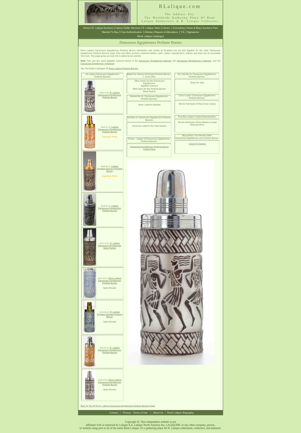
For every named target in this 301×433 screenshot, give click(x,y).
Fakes (118, 27)
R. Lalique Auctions (102, 27)
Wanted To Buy (110, 32)
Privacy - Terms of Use (135, 412)
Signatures (193, 32)
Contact (114, 412)
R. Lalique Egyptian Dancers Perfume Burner (109, 314)
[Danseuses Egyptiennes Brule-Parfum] (89, 265)
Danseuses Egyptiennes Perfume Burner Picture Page (149, 148)
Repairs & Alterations (166, 32)
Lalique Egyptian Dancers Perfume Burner (109, 168)
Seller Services (132, 27)
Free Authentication (131, 32)
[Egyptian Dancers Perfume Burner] (89, 190)
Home (86, 27)
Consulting (179, 27)
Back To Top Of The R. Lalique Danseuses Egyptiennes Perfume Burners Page (118, 406)
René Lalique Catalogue (150, 36)
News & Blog (194, 27)
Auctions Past (210, 27)
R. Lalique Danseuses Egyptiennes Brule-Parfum (109, 245)
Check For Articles (197, 144)
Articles (149, 32)
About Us (158, 412)
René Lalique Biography (180, 412)
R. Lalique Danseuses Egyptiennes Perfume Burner (109, 95)
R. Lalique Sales (151, 27)
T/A (182, 32)
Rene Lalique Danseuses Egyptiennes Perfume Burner (109, 280)
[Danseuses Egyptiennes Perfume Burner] (89, 112)
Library (166, 27)
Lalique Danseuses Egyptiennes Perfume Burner (109, 129)
